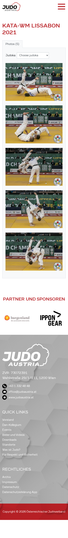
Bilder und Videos (13, 435)
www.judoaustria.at (21, 397)
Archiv (6, 477)
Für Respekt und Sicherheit (20, 454)
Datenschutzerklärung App (19, 492)
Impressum (9, 482)
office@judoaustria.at (22, 391)
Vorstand (8, 420)
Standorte (8, 444)
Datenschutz (10, 487)
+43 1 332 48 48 (19, 386)
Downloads (9, 439)
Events (6, 429)
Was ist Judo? (11, 449)
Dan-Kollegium (11, 425)
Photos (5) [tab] (12, 44)
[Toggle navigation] (61, 6)
